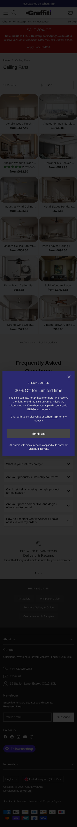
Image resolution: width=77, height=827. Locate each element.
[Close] (69, 377)
